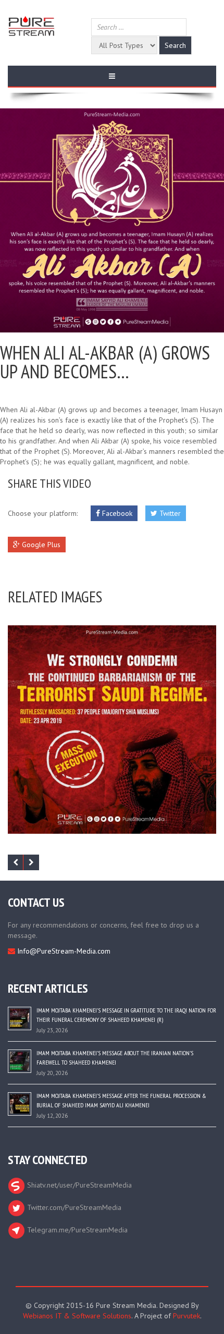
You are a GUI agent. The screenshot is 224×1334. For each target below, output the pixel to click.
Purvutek (186, 1315)
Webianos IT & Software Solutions (77, 1315)
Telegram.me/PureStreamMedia (76, 1229)
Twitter (169, 513)
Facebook (116, 513)
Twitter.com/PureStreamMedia (73, 1207)
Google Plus (40, 544)
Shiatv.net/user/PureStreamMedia (78, 1185)
